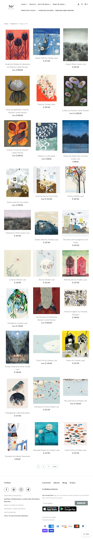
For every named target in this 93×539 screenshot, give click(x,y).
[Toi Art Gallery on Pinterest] (14, 489)
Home (6, 24)
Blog (64, 482)
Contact (46, 482)
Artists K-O (14, 24)
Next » (55, 466)
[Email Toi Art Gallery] (29, 489)
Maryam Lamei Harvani (64, 10)
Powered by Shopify (48, 520)
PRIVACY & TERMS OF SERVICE (14, 505)
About (57, 482)
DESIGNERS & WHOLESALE (12, 496)
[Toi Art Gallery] (11, 7)
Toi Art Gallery (51, 517)
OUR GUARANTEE (10, 512)
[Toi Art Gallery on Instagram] (21, 489)
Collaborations (50, 489)
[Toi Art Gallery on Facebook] (7, 489)
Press (72, 482)
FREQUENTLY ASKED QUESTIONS (14, 509)
